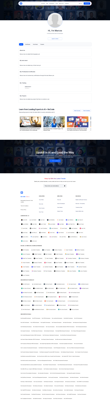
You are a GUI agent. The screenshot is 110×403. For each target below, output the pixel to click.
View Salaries (60, 207)
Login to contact (55, 38)
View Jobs (41, 203)
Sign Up (80, 3)
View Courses (77, 110)
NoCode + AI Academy (80, 203)
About (21, 44)
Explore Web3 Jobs (79, 211)
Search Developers (61, 203)
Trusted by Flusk (79, 207)
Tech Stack (35, 44)
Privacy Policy (23, 209)
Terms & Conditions (24, 205)
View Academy (86, 110)
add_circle (64, 185)
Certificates (27, 44)
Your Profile (41, 199)
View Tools (41, 211)
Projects (42, 44)
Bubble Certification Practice (81, 199)
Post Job (59, 199)
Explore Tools (60, 211)
